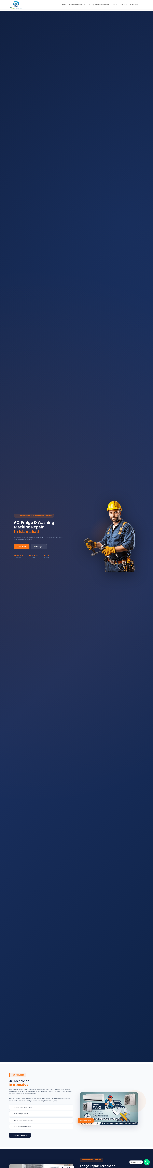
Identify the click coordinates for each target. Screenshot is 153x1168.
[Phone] (147, 1162)
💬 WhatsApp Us (38, 547)
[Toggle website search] (142, 5)
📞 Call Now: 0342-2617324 (19, 1135)
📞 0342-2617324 (21, 547)
